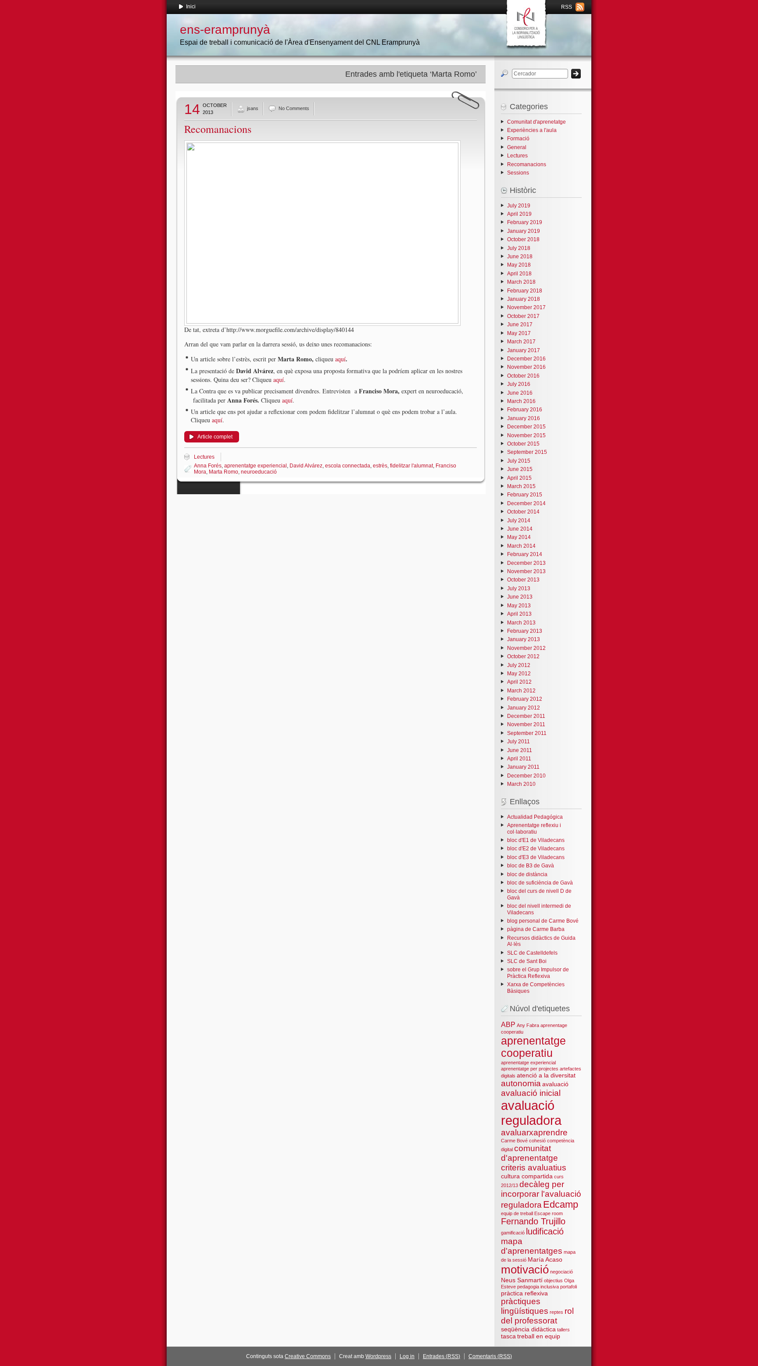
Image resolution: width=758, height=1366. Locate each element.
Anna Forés (208, 466)
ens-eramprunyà (225, 29)
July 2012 (518, 665)
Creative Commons (308, 1356)
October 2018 (523, 239)
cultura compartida (527, 1176)
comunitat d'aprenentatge (529, 1153)
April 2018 (519, 274)
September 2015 (527, 452)
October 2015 (523, 444)
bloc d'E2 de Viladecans (536, 848)
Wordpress (378, 1356)
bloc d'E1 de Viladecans (536, 840)
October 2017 (523, 316)
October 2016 (523, 376)
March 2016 (521, 401)
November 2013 (526, 571)
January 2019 (523, 231)
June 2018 (520, 256)
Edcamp (560, 1204)
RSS (566, 7)
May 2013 (519, 606)
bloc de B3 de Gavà (530, 866)
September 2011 (527, 733)
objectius (553, 1280)
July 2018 (518, 248)
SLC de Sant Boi (527, 961)
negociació (561, 1271)
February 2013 (524, 631)
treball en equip (538, 1336)
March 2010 (521, 784)
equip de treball (517, 1213)
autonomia (521, 1083)
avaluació (555, 1084)
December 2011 (526, 716)
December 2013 (526, 563)
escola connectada (347, 466)
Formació (518, 139)
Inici (191, 7)
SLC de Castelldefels (532, 953)
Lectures (204, 457)
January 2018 (523, 299)
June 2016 (520, 393)
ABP (508, 1024)
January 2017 (523, 350)
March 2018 (521, 282)
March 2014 (521, 546)
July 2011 (518, 741)
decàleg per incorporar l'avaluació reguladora (541, 1194)
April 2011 (519, 759)
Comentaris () (490, 1356)
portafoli (568, 1286)
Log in (407, 1356)
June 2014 (520, 529)
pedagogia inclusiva (538, 1286)
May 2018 (519, 265)
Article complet (214, 437)
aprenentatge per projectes (529, 1068)
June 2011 (519, 750)
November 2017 (526, 307)
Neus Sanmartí (522, 1280)
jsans (252, 108)
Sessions (518, 173)
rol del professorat (537, 1315)
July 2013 (518, 588)
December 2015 (526, 427)
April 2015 (519, 478)
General (516, 147)
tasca (508, 1336)
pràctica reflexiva (524, 1293)
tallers (563, 1329)
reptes (556, 1312)
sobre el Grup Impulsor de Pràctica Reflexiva (538, 973)
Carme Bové (514, 1140)
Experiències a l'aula (532, 130)
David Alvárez (306, 466)
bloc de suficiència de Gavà (540, 883)
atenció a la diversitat (546, 1075)
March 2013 (521, 623)
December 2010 (526, 776)
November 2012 (526, 648)
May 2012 (519, 674)
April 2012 (519, 682)
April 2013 (519, 614)
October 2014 (523, 512)
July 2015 (518, 461)
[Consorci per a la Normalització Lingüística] (525, 22)
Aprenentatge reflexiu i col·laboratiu (534, 828)
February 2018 (524, 291)
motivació (525, 1269)
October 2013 (523, 580)
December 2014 (526, 503)
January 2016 (523, 418)
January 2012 (523, 708)
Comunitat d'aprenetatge (536, 122)
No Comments (294, 108)
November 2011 (526, 724)
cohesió (537, 1140)
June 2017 (520, 324)
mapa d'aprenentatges (531, 1246)
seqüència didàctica (528, 1329)
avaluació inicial (531, 1093)
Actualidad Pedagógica (535, 817)
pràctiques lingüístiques (524, 1306)
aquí (340, 359)
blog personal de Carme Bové (543, 921)
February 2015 (524, 495)
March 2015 (521, 486)
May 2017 (519, 333)
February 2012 (524, 699)
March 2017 (521, 342)
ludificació (545, 1231)
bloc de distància (527, 874)
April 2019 (519, 214)
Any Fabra (528, 1025)
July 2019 (518, 206)
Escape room (548, 1213)
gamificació (513, 1232)
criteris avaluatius (533, 1167)
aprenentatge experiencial (255, 466)
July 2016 (518, 384)
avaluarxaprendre (534, 1132)
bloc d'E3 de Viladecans (536, 857)
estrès (380, 466)
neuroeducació (259, 472)
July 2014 (518, 520)
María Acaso (545, 1259)
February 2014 (524, 554)
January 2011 (523, 767)
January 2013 (523, 639)
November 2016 (526, 367)
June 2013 (520, 597)
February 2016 (524, 410)
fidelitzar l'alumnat (411, 466)
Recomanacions (217, 129)
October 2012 (523, 656)
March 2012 (521, 691)
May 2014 (519, 537)
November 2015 (526, 435)
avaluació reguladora (531, 1112)
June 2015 (520, 469)
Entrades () (441, 1356)
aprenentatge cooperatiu (533, 1047)
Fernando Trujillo (533, 1221)
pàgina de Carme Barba (536, 929)
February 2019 (524, 222)
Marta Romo (223, 472)
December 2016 (526, 359)
